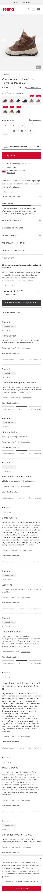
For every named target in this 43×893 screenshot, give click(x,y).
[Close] (40, 858)
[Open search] (28, 9)
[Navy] (18, 100)
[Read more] (21, 280)
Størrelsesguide (35, 120)
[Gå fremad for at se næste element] (39, 40)
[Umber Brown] (5, 100)
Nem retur (11, 167)
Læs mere (11, 173)
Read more (9, 285)
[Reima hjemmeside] (8, 9)
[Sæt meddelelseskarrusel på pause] (38, 2)
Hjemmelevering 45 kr (21, 2)
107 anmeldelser (34, 88)
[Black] (25, 100)
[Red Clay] (11, 100)
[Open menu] (38, 9)
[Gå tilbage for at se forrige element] (3, 40)
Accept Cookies (21, 888)
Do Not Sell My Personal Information (21, 881)
